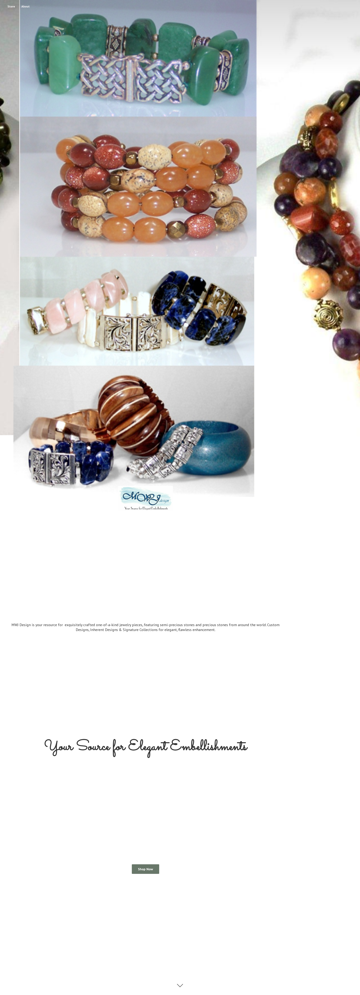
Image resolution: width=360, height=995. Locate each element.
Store (11, 6)
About (25, 6)
